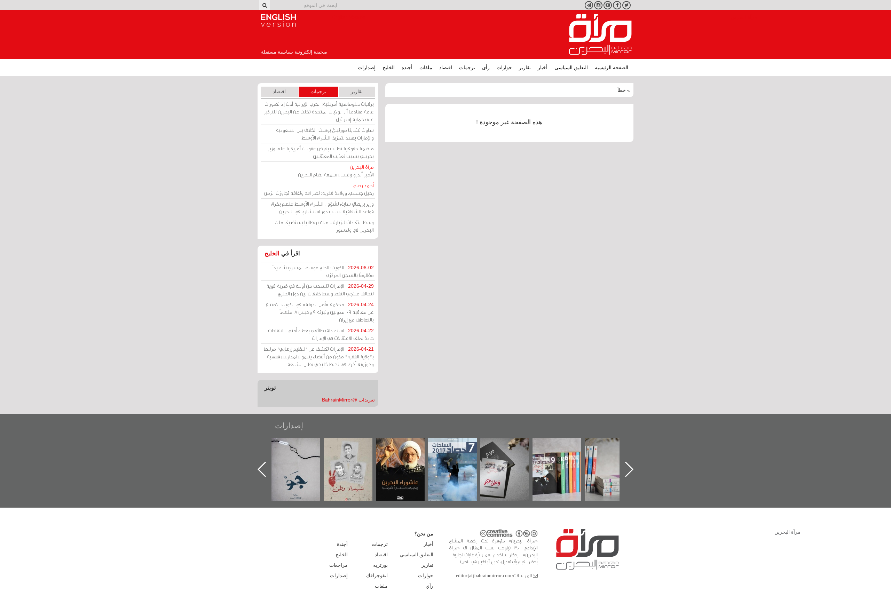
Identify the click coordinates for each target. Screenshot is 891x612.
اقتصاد (445, 67)
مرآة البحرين (600, 34)
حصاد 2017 (511, 445)
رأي (486, 67)
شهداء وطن (407, 445)
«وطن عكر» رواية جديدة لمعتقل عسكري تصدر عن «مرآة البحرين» (564, 458)
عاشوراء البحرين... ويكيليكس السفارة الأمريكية (460, 454)
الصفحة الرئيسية (611, 67)
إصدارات (367, 67)
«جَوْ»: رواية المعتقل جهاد (355, 450)
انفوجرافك (377, 575)
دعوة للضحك (302, 445)
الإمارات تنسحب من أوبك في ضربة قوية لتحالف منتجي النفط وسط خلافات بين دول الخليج (320, 289)
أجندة (407, 67)
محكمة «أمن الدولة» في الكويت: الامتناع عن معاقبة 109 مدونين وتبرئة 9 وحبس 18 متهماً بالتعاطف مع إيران (320, 312)
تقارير (525, 67)
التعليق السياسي (571, 67)
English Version (278, 20)
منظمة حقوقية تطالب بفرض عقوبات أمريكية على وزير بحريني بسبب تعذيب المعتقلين (321, 152)
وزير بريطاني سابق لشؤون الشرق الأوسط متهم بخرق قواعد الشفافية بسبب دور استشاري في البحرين (322, 207)
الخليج (389, 67)
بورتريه (380, 565)
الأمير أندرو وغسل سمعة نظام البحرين (336, 170)
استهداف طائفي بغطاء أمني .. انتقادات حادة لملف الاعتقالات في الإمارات (321, 334)
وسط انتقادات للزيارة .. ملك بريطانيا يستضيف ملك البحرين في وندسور (324, 225)
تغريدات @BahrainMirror (348, 400)
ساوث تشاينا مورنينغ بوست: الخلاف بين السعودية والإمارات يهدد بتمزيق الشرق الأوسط (325, 133)
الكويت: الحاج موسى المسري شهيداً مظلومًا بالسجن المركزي (323, 271)
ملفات (425, 67)
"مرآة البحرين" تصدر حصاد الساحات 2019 (616, 454)
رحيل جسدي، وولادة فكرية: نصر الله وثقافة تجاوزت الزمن (319, 189)
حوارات (504, 67)
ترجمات (467, 67)
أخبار (542, 67)
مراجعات (338, 565)
